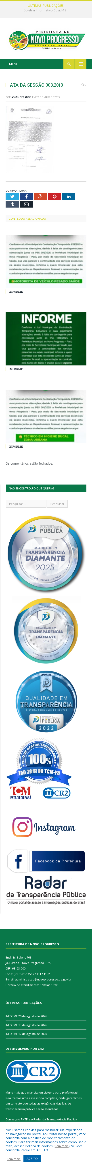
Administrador (21, 97)
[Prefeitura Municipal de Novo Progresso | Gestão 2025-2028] (46, 39)
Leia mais (62, 1146)
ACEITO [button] (32, 1158)
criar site (33, 1092)
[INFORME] (46, 261)
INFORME (45, 10)
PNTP (24, 1119)
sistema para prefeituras (60, 1092)
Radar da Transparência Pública (55, 1119)
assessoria (36, 1098)
